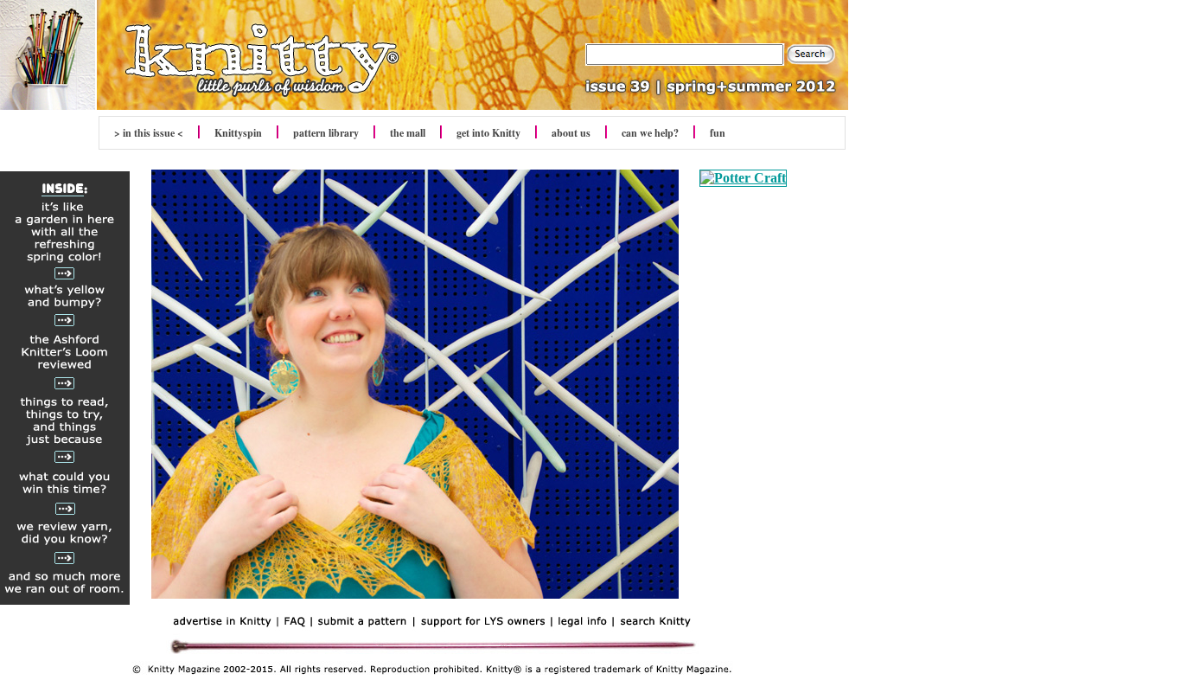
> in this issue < (148, 132)
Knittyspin (238, 132)
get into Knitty (488, 132)
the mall (407, 132)
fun (717, 132)
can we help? (650, 132)
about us (571, 132)
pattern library (326, 132)
